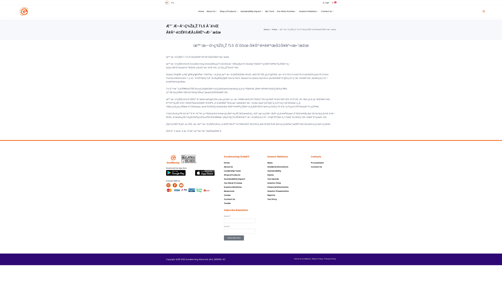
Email (227, 226)
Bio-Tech (269, 11)
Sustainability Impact (251, 11)
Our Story (272, 199)
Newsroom (229, 191)
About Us (211, 11)
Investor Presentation (278, 191)
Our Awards (273, 179)
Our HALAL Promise (286, 11)
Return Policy (317, 259)
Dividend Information (277, 167)
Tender (227, 203)
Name (227, 216)
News (270, 162)
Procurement (317, 162)
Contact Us (326, 11)
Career (227, 195)
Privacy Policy (330, 259)
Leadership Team (232, 171)
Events (270, 175)
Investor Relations (308, 11)
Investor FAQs (274, 183)
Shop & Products (228, 11)
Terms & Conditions (302, 259)
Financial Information (278, 187)
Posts (274, 29)
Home (201, 11)
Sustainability (274, 171)
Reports (271, 195)
